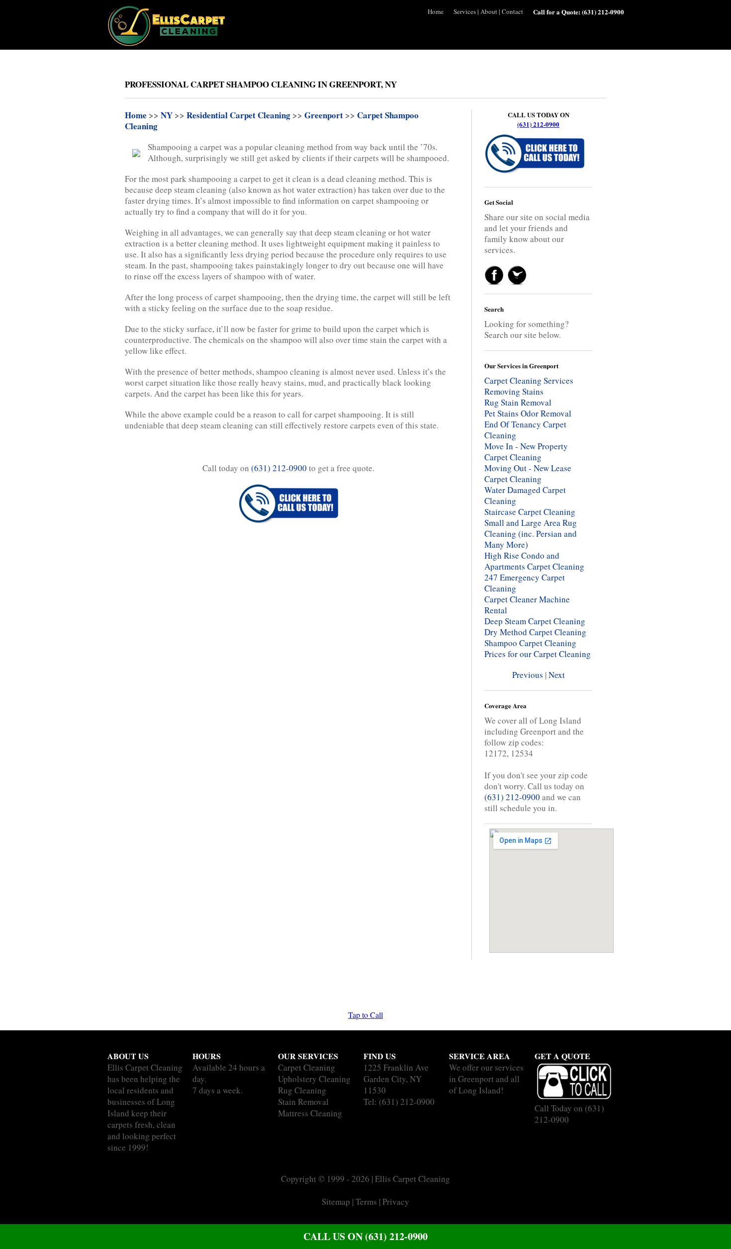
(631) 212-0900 (538, 124)
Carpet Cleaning (306, 1067)
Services (465, 11)
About (488, 11)
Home (436, 11)
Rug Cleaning (302, 1090)
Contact (512, 11)
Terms (366, 1201)
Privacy (395, 1201)
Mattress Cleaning (310, 1113)
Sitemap (336, 1201)
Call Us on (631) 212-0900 (365, 1236)
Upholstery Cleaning (314, 1078)
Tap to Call (365, 1014)
